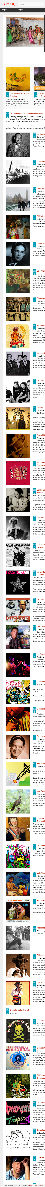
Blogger (31, 1185)
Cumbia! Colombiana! (19, 1009)
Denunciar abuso (39, 1185)
